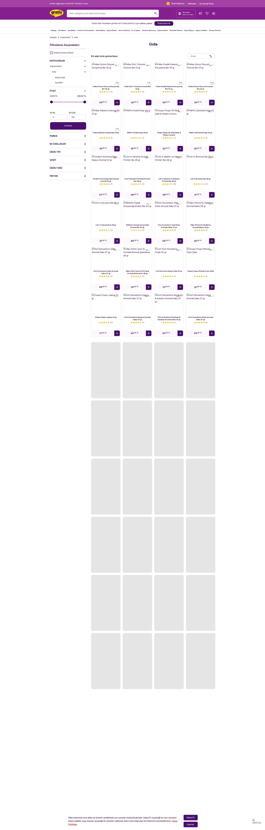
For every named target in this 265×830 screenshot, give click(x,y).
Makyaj (53, 30)
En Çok (72, 113)
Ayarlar (190, 824)
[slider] (51, 102)
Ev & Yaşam (135, 30)
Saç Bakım (72, 30)
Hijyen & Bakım (201, 30)
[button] (117, 102)
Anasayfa (53, 37)
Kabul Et (191, 817)
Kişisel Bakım (112, 30)
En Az (52, 113)
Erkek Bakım (100, 30)
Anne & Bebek (124, 30)
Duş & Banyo (189, 30)
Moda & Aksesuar (149, 30)
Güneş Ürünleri (215, 30)
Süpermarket (162, 30)
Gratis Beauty (177, 3)
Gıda (54, 72)
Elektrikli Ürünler (176, 30)
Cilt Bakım (62, 30)
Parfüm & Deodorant (85, 30)
